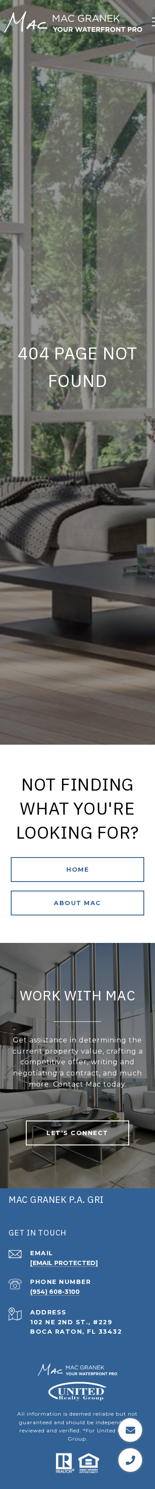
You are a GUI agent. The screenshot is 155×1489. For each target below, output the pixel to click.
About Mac (77, 903)
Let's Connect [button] (77, 1133)
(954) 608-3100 (55, 1292)
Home (77, 869)
